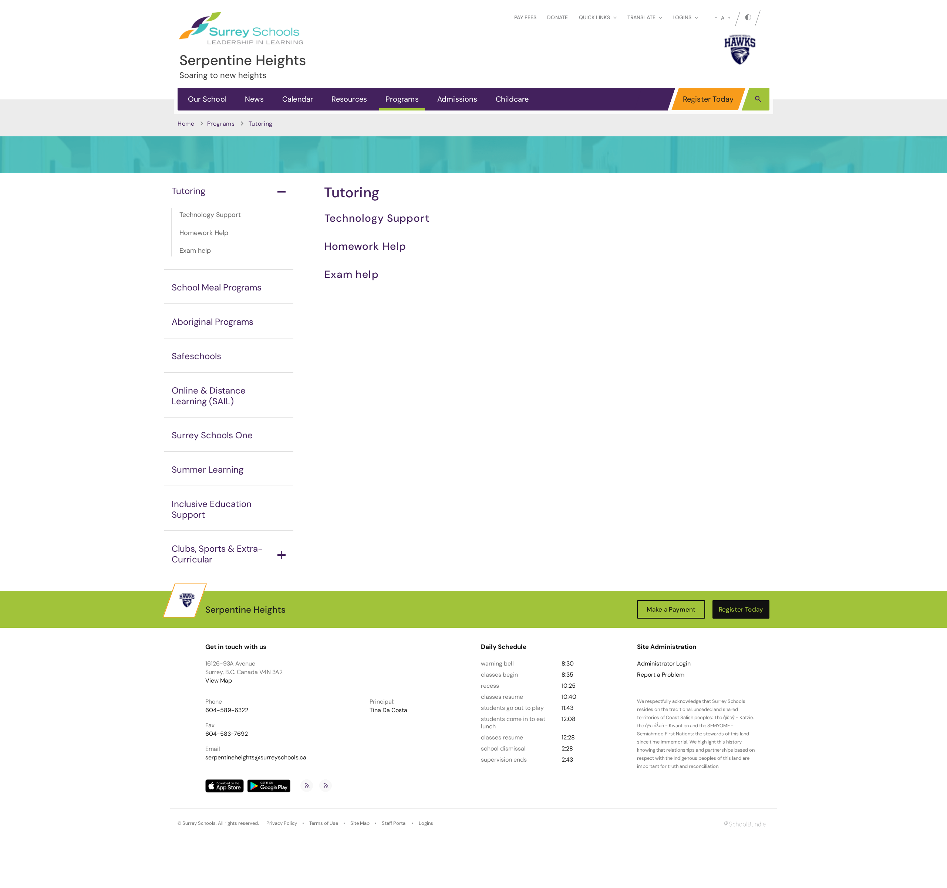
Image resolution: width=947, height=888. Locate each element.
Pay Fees (525, 17)
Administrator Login (664, 663)
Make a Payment (671, 609)
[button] (758, 99)
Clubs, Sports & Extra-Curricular (217, 554)
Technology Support (210, 214)
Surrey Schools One (212, 435)
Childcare (512, 99)
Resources (349, 99)
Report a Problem (660, 674)
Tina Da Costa (388, 710)
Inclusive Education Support (212, 509)
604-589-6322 (226, 710)
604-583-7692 (226, 734)
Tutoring (188, 191)
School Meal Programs (217, 287)
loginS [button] (682, 17)
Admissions (457, 99)
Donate (557, 17)
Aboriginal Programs (212, 321)
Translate (641, 17)
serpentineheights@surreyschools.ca (255, 757)
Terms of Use (323, 823)
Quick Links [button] (594, 17)
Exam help (195, 250)
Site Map (360, 823)
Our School (207, 99)
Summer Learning (207, 469)
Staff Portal (394, 823)
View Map (218, 680)
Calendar (297, 99)
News (254, 99)
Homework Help (203, 232)
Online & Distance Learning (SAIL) (209, 396)
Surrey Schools (199, 823)
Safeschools (196, 356)
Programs (402, 99)
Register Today (708, 99)
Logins (426, 823)
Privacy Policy (281, 823)
